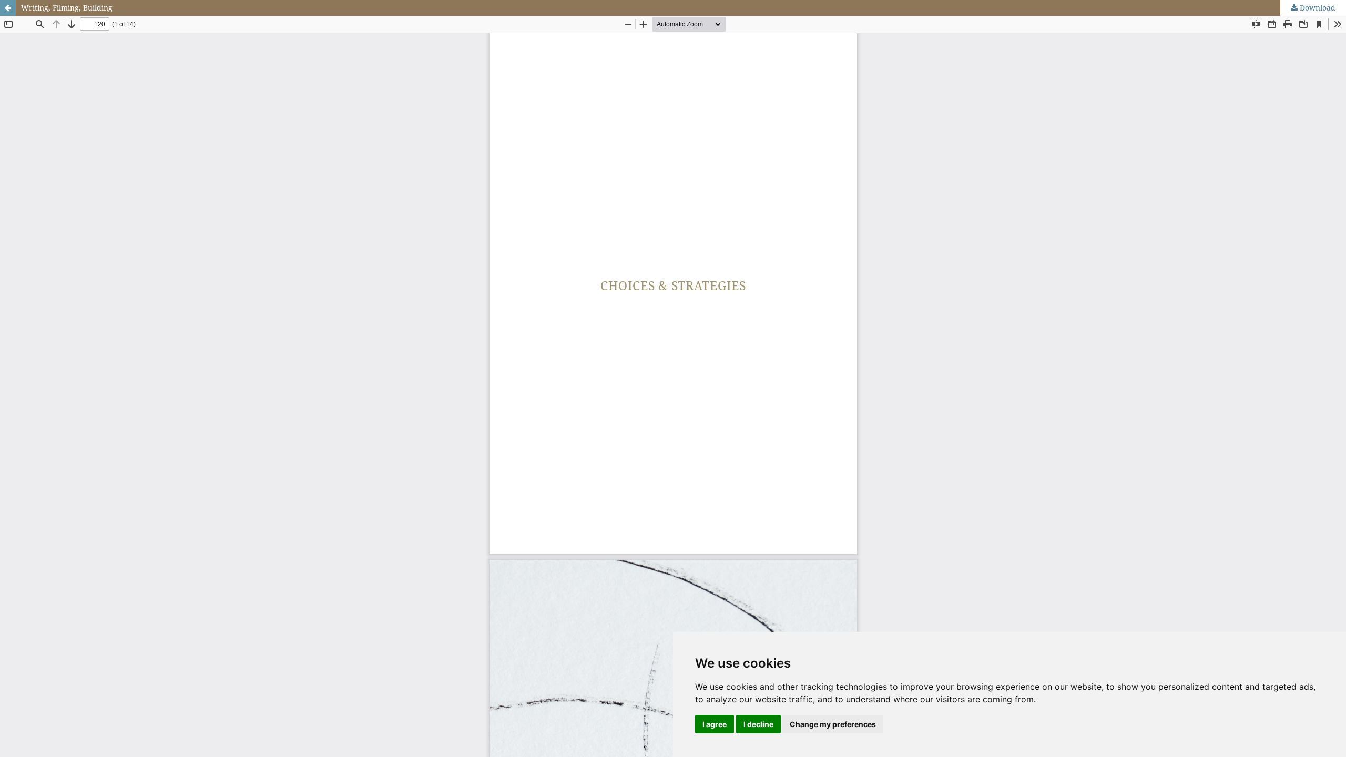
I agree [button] (714, 724)
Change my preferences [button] (833, 724)
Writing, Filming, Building (67, 8)
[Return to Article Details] (8, 8)
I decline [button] (758, 724)
